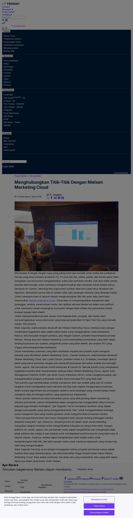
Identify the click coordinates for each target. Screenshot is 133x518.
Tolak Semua (99, 506)
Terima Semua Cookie (99, 512)
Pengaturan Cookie (99, 499)
